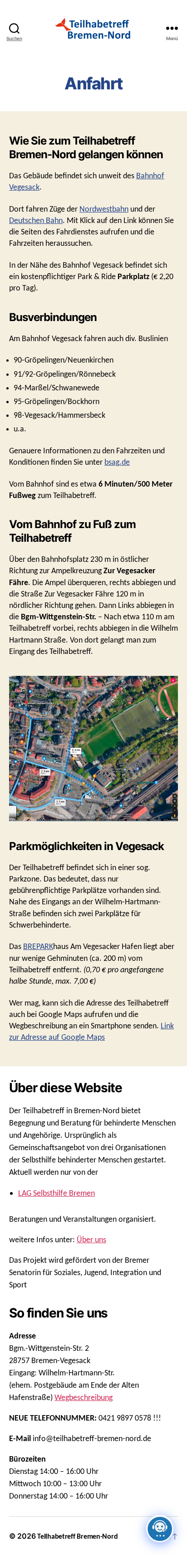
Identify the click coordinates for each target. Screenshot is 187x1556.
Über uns (91, 1240)
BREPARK (38, 947)
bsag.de (117, 462)
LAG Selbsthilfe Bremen (56, 1193)
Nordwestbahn (103, 209)
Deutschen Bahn (36, 221)
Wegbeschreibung (83, 1398)
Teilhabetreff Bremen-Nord (77, 1536)
